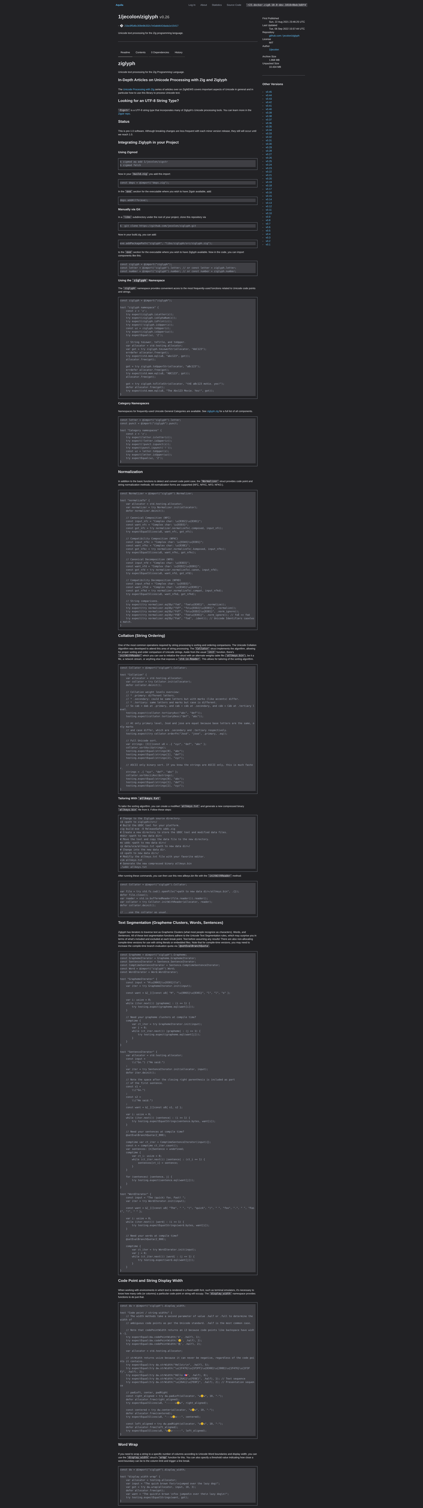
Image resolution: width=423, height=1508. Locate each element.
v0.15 (269, 196)
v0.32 (269, 137)
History (179, 52)
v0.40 (269, 109)
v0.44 (269, 95)
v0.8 (268, 220)
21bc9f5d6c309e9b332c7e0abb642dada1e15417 (151, 25)
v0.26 (269, 157)
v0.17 (269, 189)
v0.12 (269, 206)
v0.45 (269, 92)
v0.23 (269, 168)
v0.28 (269, 151)
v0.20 (269, 178)
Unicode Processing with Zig (138, 89)
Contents (141, 52)
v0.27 (269, 154)
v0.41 (269, 105)
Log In (192, 5)
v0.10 (269, 213)
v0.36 (269, 123)
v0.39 (269, 112)
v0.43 (269, 98)
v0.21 (269, 175)
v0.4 (268, 234)
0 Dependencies (160, 52)
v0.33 (269, 133)
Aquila (119, 5)
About (203, 5)
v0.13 (269, 203)
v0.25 (269, 161)
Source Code (234, 5)
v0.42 (269, 102)
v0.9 (268, 216)
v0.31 (269, 140)
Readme (125, 52)
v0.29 (269, 147)
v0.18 (269, 185)
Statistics (217, 5)
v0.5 (268, 230)
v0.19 (269, 182)
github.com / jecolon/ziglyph (284, 35)
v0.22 (269, 171)
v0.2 (268, 241)
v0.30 (269, 144)
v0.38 (269, 116)
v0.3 (268, 237)
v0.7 (268, 223)
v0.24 (269, 164)
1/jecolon (274, 49)
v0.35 (269, 126)
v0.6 (268, 227)
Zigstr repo (124, 113)
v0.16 (269, 192)
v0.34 (269, 130)
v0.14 (269, 199)
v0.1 (268, 244)
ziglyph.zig (213, 411)
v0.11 (269, 209)
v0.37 (269, 119)
